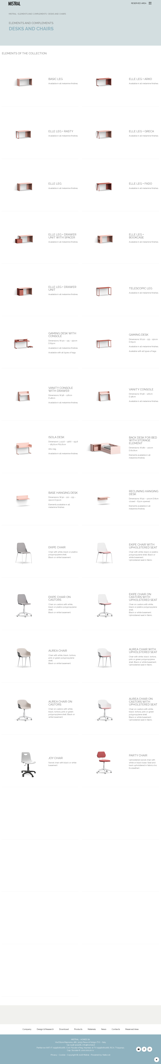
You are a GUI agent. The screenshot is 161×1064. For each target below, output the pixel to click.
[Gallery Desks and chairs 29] (94, 815)
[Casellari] (137, 1021)
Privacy (54, 1055)
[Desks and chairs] (14, 3)
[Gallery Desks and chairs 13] (103, 396)
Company (27, 1029)
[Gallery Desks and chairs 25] (103, 710)
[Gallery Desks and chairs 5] (103, 187)
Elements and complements (32, 14)
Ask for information (62, 1021)
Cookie (62, 1055)
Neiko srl (106, 1055)
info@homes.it (88, 1045)
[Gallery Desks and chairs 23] (103, 658)
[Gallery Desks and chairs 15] (103, 448)
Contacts (116, 1029)
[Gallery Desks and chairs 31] (94, 867)
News (103, 1029)
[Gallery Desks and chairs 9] (103, 291)
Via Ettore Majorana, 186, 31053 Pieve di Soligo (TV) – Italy (80, 1042)
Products (78, 1029)
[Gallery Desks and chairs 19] (103, 553)
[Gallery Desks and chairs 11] (103, 344)
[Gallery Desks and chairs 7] (103, 239)
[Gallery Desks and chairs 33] (94, 919)
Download (64, 1029)
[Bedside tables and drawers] (146, 1021)
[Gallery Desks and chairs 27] (103, 762)
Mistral (12, 14)
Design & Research (45, 1029)
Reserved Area (138, 3)
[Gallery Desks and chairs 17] (103, 501)
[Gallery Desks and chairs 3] (103, 134)
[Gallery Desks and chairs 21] (103, 605)
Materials (92, 1029)
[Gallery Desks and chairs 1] (103, 82)
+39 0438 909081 (74, 1045)
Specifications (25, 1021)
